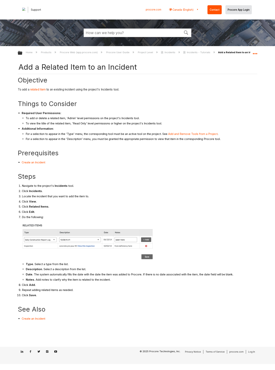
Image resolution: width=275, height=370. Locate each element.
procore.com (153, 9)
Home (29, 52)
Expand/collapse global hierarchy (22, 53)
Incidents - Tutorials (198, 52)
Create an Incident (33, 162)
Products (46, 52)
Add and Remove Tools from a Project (193, 134)
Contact (214, 9)
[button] (186, 32)
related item (38, 89)
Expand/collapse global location (255, 52)
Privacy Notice (193, 351)
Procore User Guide (118, 52)
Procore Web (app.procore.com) (79, 52)
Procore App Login (239, 9)
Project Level (146, 52)
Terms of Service (215, 351)
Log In (251, 351)
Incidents (170, 52)
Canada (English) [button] (183, 9)
